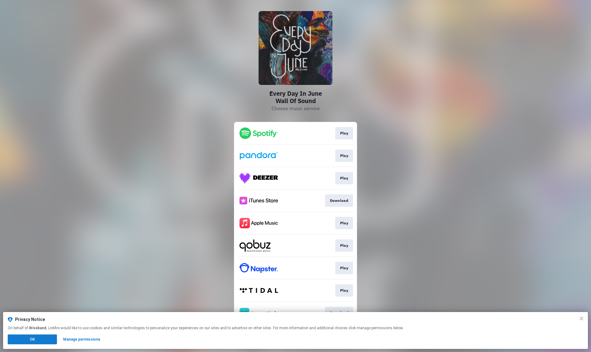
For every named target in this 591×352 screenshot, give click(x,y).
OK (32, 339)
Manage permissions (81, 339)
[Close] (581, 318)
